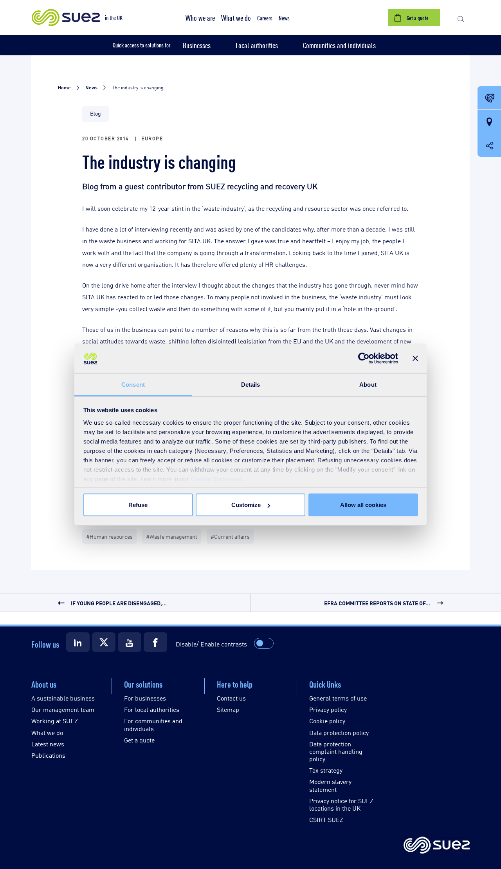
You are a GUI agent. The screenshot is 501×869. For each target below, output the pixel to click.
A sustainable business (63, 698)
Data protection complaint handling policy (335, 751)
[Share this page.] (489, 145)
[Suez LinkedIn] (78, 642)
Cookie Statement (216, 478)
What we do (47, 732)
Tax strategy (325, 770)
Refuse (138, 504)
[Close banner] (415, 358)
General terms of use (338, 698)
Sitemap (228, 709)
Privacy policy (328, 709)
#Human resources (109, 536)
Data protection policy (339, 732)
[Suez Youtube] (129, 642)
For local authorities (151, 709)
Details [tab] (250, 384)
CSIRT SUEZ (326, 819)
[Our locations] (489, 122)
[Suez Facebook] (155, 642)
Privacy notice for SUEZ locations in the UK (341, 804)
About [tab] (368, 384)
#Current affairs (230, 536)
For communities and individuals (153, 724)
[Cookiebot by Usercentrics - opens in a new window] (364, 358)
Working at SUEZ (54, 721)
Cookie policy (327, 721)
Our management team (62, 709)
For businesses (145, 698)
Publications (48, 755)
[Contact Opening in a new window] (489, 98)
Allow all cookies (363, 504)
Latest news (47, 744)
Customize (246, 504)
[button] (200, 17)
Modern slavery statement (330, 785)
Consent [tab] (133, 384)
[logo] (437, 845)
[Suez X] (103, 642)
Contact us (231, 698)
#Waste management (171, 536)
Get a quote (139, 740)
